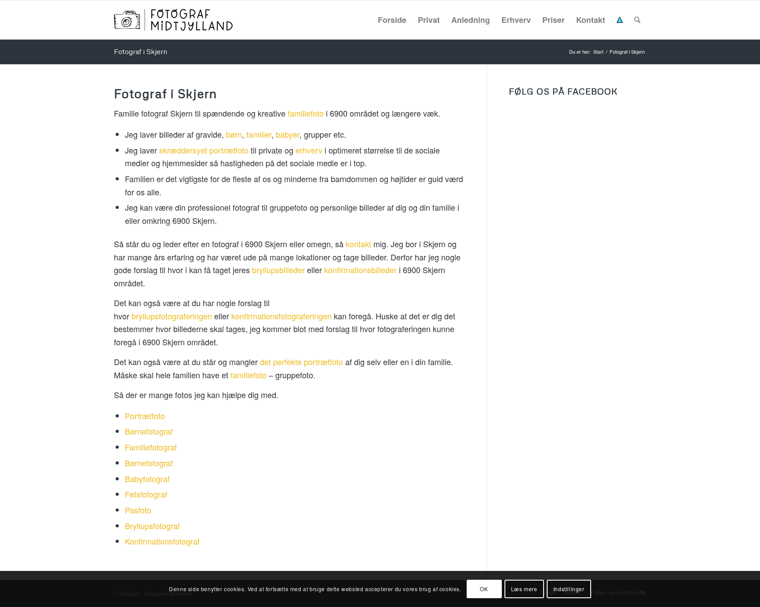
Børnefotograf (149, 431)
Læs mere (524, 588)
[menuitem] (392, 19)
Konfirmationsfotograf (162, 541)
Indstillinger (569, 588)
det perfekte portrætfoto (301, 361)
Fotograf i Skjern (140, 51)
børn (234, 134)
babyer (288, 134)
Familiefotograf (151, 447)
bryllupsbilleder (278, 269)
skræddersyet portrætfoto (203, 150)
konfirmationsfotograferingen (281, 316)
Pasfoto (138, 510)
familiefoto (306, 113)
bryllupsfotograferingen (172, 316)
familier (258, 134)
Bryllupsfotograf (152, 525)
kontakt (358, 243)
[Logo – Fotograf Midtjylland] (173, 19)
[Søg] (637, 19)
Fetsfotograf (146, 494)
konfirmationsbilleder (360, 269)
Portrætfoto (145, 415)
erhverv (309, 150)
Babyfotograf (147, 478)
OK (484, 588)
